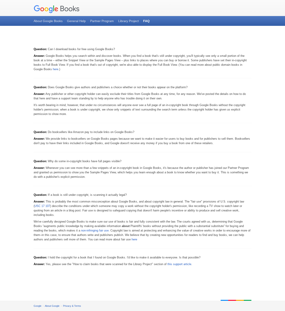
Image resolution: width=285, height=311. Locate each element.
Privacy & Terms (72, 306)
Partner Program (102, 21)
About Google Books (48, 21)
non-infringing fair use (95, 230)
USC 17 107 (42, 206)
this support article (179, 264)
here (55, 69)
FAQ (146, 21)
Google (37, 306)
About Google (52, 306)
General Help (76, 21)
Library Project (128, 21)
